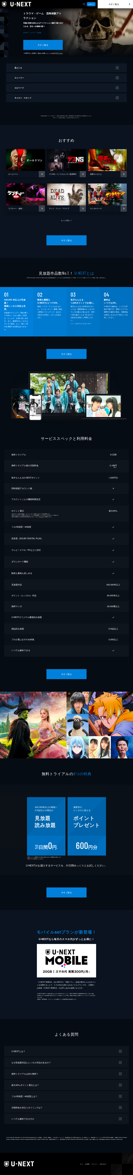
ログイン (91, 4)
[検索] (84, 4)
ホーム (81, 1164)
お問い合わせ (103, 1164)
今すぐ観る (114, 4)
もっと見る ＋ (66, 220)
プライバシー (94, 1164)
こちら (60, 53)
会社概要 (87, 1164)
